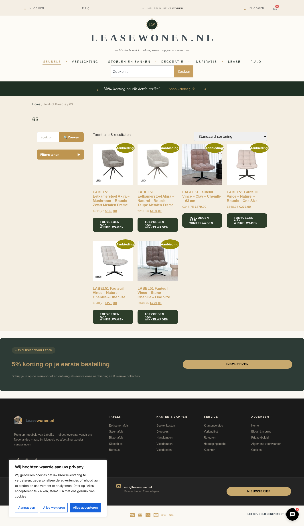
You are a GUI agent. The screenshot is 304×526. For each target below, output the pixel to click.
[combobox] (142, 71)
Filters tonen (60, 154)
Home (36, 104)
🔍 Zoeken (71, 137)
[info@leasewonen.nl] (118, 486)
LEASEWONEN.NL (153, 38)
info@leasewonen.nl (138, 487)
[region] (58, 488)
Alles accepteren (85, 507)
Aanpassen (26, 507)
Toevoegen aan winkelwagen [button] (112, 225)
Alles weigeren (54, 507)
